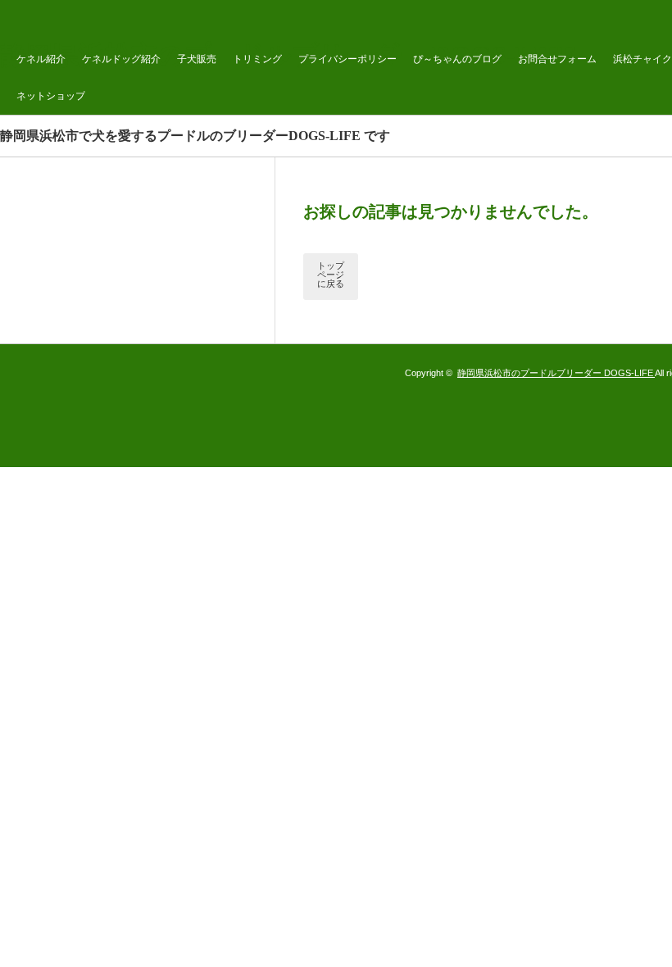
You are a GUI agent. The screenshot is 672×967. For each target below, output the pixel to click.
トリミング (257, 59)
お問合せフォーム (557, 59)
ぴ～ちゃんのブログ (457, 59)
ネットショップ (50, 96)
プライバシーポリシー (347, 59)
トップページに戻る (330, 274)
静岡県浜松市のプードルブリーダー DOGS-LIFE (556, 373)
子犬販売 (196, 59)
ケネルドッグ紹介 (121, 59)
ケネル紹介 (41, 59)
